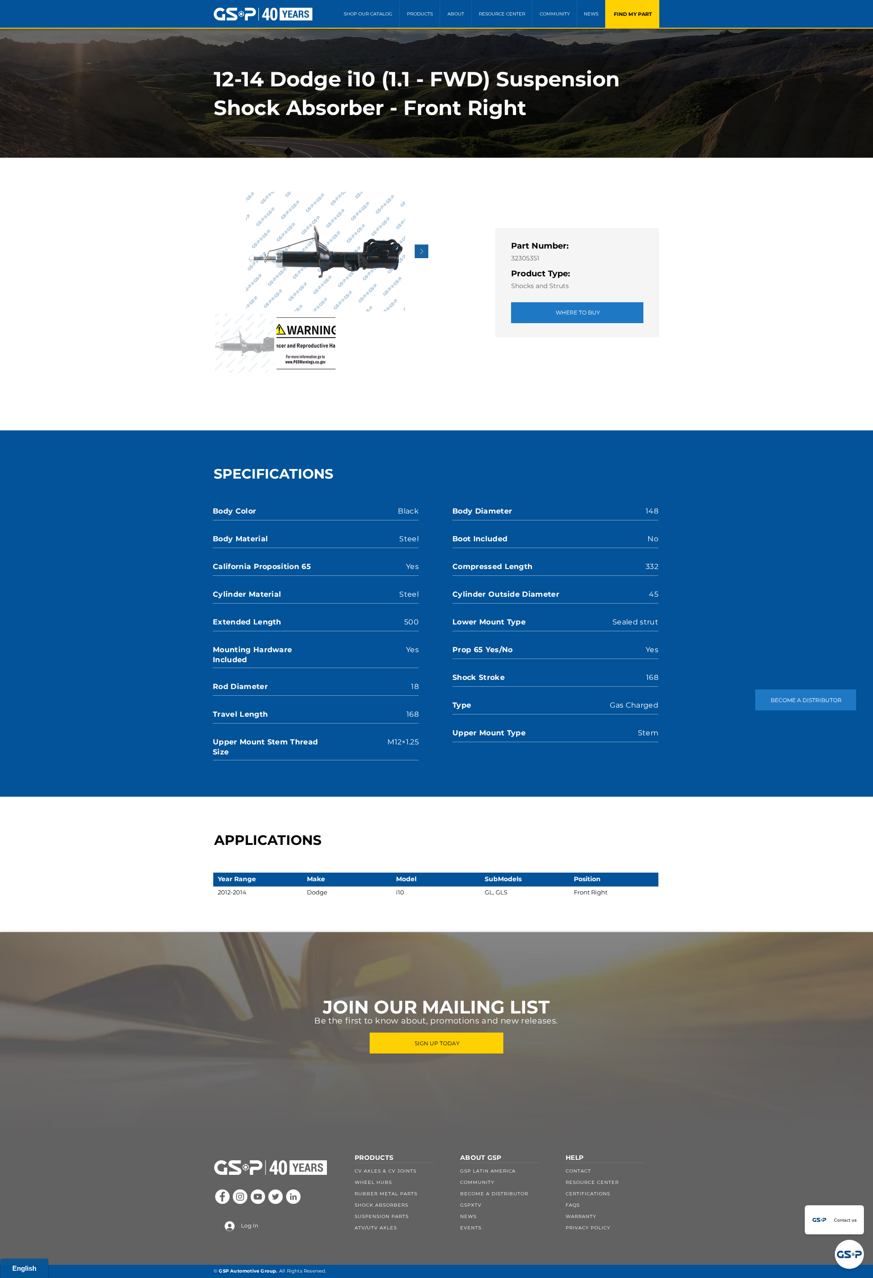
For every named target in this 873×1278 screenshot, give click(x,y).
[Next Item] (421, 251)
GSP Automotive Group (247, 1271)
